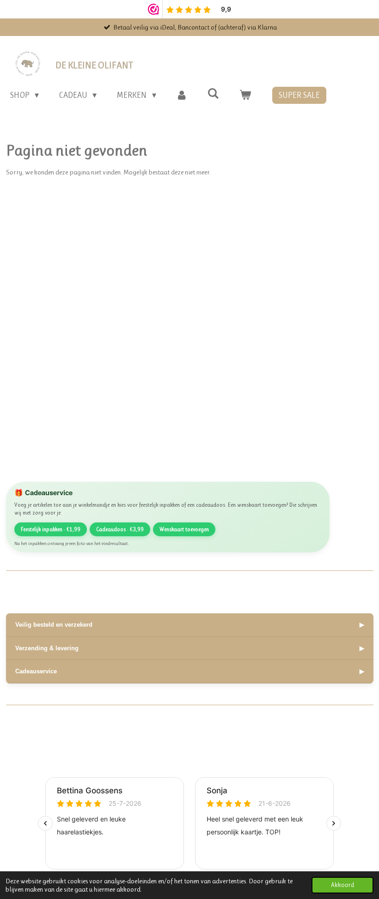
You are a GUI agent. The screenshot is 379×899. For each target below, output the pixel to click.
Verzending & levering (189, 648)
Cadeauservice (189, 671)
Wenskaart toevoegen (184, 529)
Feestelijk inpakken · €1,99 (50, 529)
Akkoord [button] (342, 884)
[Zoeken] (213, 94)
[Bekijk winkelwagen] (244, 95)
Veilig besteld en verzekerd (189, 624)
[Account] (182, 95)
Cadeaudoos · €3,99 (120, 529)
